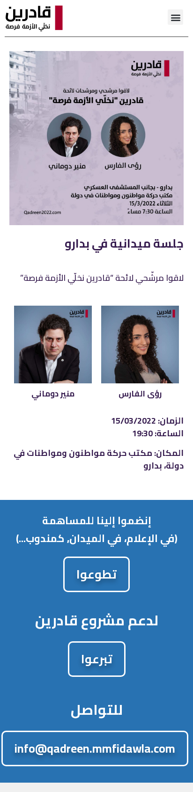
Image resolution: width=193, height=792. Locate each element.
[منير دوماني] (53, 344)
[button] (175, 17)
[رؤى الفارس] (140, 344)
